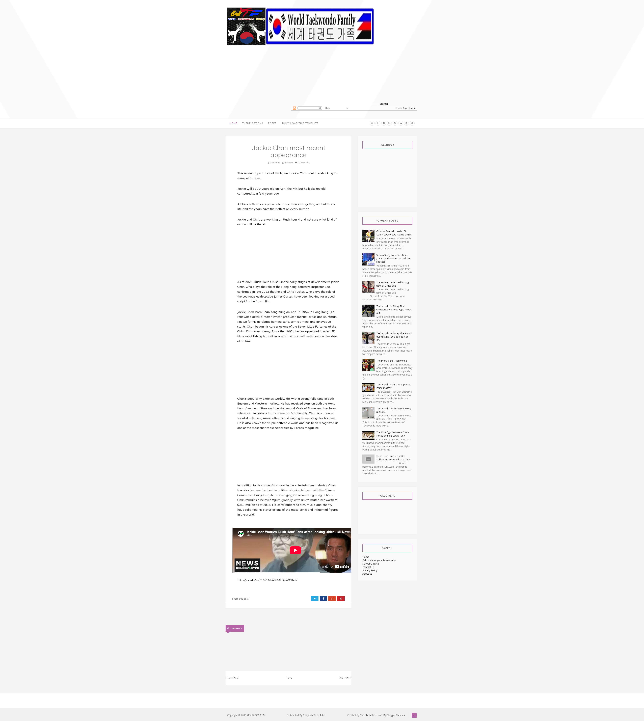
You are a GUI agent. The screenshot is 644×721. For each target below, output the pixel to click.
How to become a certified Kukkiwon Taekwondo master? (393, 458)
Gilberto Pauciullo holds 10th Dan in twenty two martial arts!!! (393, 233)
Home (233, 123)
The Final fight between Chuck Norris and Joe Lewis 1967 (392, 434)
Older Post (345, 678)
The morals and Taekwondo (391, 360)
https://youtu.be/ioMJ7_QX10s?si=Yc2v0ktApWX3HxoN (267, 580)
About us (367, 573)
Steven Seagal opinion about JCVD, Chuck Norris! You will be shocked (393, 258)
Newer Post (232, 678)
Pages (272, 123)
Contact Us (368, 567)
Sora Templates (368, 715)
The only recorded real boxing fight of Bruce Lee (392, 284)
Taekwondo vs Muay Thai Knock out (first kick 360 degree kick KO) (394, 337)
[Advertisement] (354, 78)
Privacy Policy (369, 570)
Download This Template (300, 123)
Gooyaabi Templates (314, 715)
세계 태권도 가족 (256, 715)
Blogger (384, 103)
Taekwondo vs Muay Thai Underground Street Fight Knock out (393, 309)
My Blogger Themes (394, 715)
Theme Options (252, 123)
